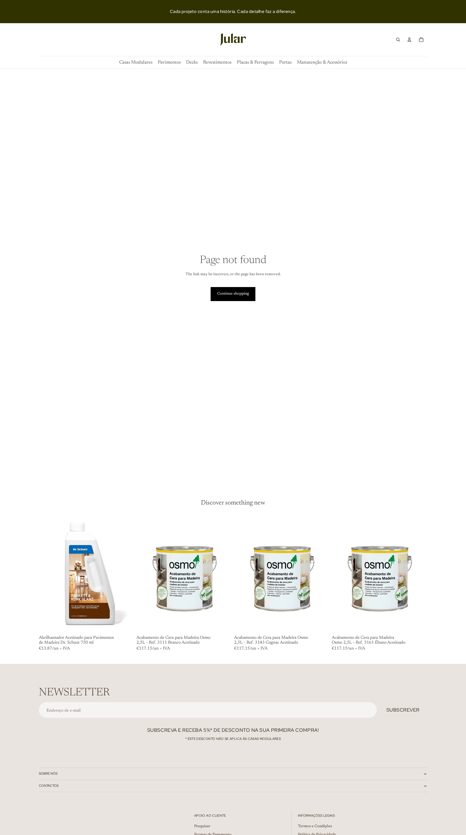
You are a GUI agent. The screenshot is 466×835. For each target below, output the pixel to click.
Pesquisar (202, 826)
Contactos (49, 786)
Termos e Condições (315, 826)
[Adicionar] (126, 625)
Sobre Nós (48, 773)
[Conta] (409, 40)
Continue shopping (233, 294)
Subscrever (403, 710)
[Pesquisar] (398, 40)
